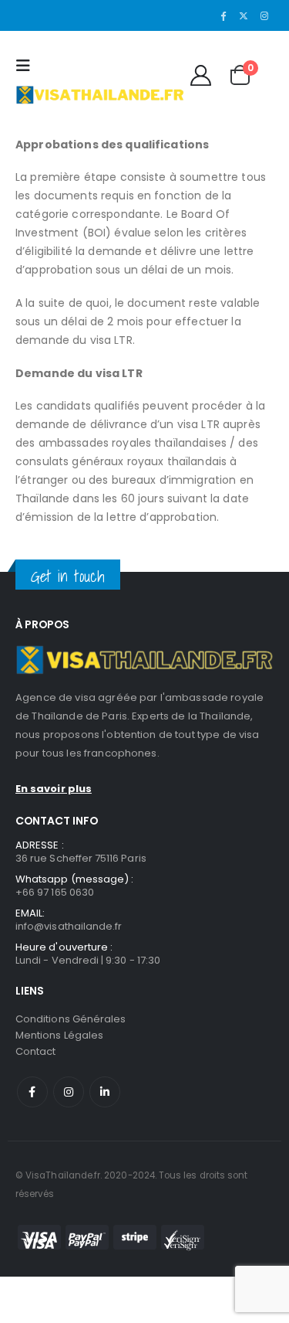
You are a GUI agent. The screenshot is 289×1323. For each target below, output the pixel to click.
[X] (243, 15)
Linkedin (104, 1091)
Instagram (68, 1091)
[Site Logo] (99, 94)
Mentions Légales (59, 1035)
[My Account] (200, 75)
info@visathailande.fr (68, 926)
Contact (35, 1051)
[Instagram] (264, 15)
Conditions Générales (70, 1019)
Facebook (32, 1091)
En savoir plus (53, 788)
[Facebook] (223, 15)
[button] (27, 66)
